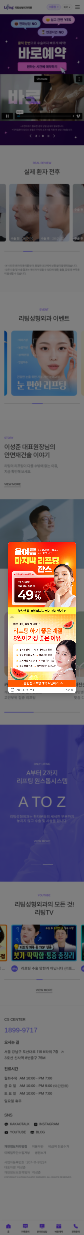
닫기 (68, 690)
